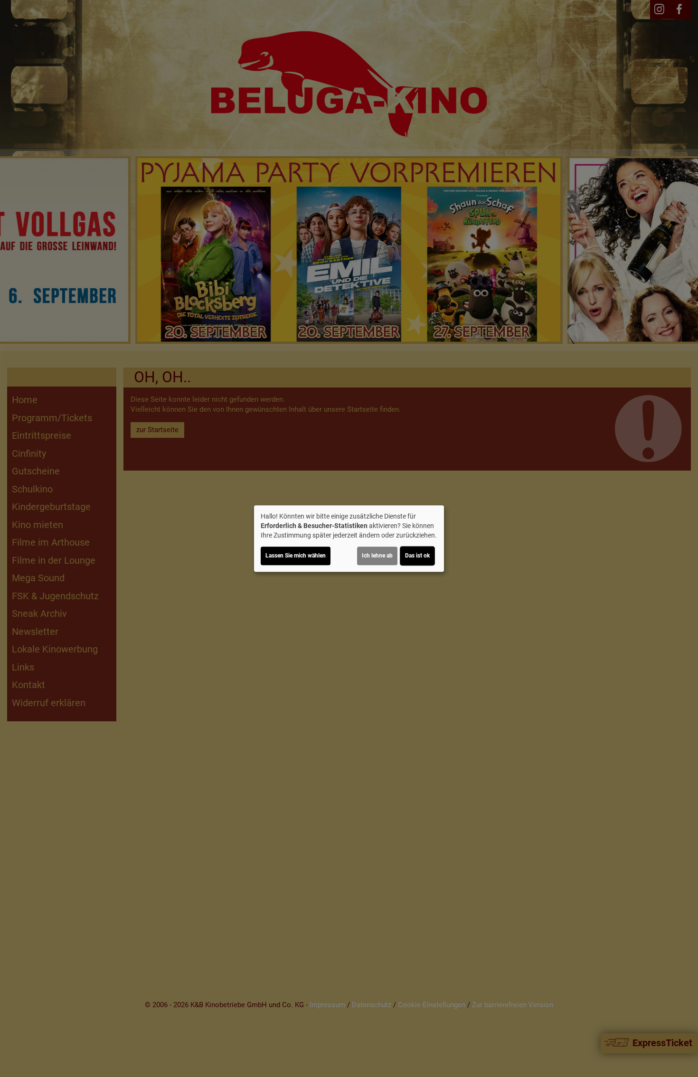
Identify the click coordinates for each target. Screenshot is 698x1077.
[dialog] (349, 538)
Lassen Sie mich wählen (295, 555)
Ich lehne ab (377, 555)
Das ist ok (417, 555)
